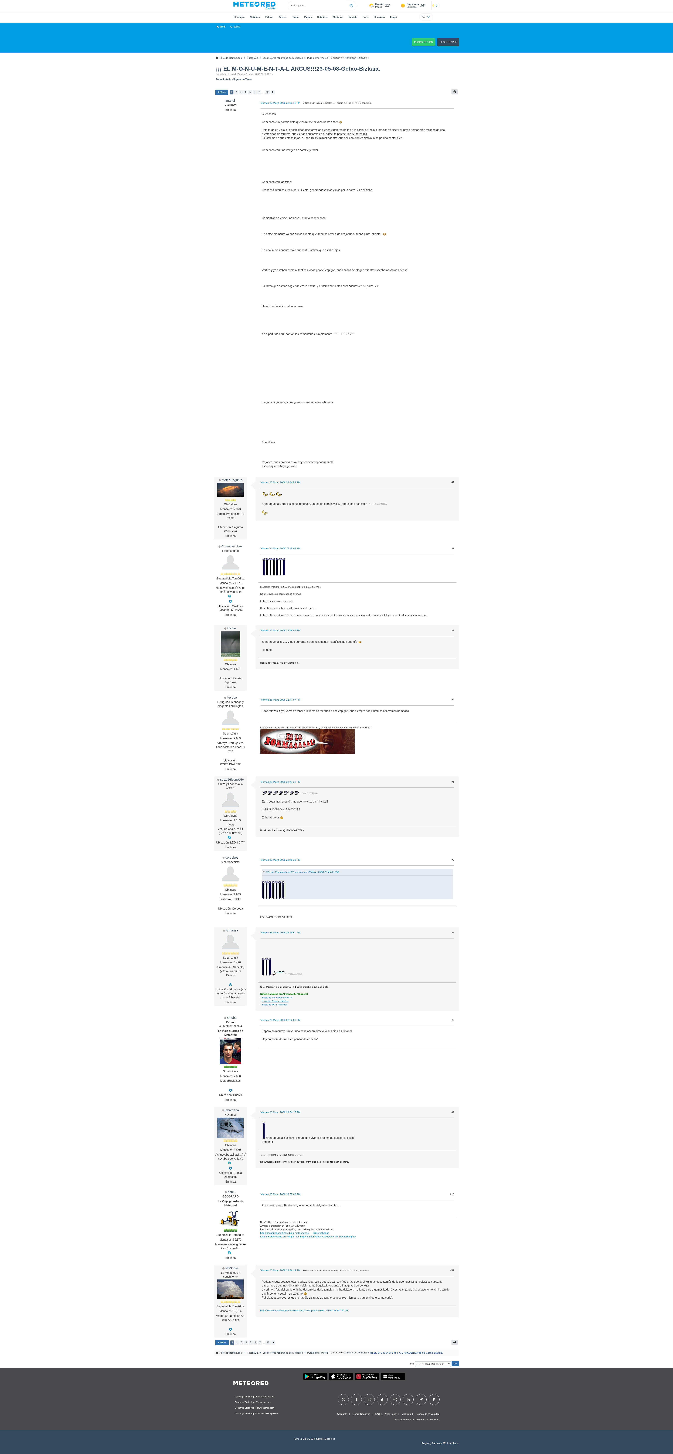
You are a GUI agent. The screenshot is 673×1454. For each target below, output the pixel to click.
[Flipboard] (434, 1399)
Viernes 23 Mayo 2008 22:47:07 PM (280, 699)
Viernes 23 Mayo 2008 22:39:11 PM (280, 102)
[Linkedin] (408, 1399)
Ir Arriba (222, 1342)
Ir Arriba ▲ (453, 1443)
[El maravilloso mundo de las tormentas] (230, 601)
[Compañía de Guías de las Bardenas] (230, 1168)
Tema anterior (224, 79)
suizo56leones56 (232, 779)
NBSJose (232, 1268)
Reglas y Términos (432, 1443)
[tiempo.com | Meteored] (250, 1382)
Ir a (412, 1363)
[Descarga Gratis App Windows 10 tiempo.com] (393, 1376)
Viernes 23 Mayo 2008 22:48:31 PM (280, 859)
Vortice (232, 697)
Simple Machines (325, 1439)
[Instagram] (369, 1399)
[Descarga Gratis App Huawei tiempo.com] (367, 1376)
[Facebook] (356, 1399)
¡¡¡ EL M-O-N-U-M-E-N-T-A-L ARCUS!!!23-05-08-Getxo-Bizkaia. (298, 69)
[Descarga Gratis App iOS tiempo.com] (341, 1376)
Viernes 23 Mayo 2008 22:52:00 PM (280, 1020)
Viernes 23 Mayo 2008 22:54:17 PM (280, 1112)
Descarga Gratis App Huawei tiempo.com (254, 1408)
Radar (295, 17)
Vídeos (269, 17)
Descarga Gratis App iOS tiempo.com (252, 1402)
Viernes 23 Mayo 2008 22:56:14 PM (280, 1270)
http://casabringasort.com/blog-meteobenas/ (284, 1232)
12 (267, 92)
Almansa (232, 930)
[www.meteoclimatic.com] (230, 1329)
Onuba (232, 1017)
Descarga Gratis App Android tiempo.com (254, 1396)
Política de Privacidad (428, 1413)
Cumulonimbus (231, 546)
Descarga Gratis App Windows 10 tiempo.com (256, 1413)
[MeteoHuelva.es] (230, 1090)
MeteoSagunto (232, 480)
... (263, 92)
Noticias (255, 17)
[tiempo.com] (254, 6)
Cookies (406, 1413)
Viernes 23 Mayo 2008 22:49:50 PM (280, 932)
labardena (232, 1110)
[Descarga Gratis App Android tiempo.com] (315, 1376)
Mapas (308, 17)
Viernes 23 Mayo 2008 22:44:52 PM (280, 482)
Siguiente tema (242, 79)
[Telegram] (421, 1399)
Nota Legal (391, 1413)
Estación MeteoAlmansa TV (277, 997)
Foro (365, 17)
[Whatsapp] (395, 1399)
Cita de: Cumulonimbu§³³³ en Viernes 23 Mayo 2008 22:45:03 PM (302, 872)
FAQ (377, 1413)
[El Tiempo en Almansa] (230, 985)
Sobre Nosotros (361, 1413)
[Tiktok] (382, 1399)
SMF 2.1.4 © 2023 (304, 1439)
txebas (232, 628)
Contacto (342, 1413)
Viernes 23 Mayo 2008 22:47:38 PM (280, 781)
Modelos (338, 17)
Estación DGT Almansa (274, 1004)
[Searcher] (351, 5)
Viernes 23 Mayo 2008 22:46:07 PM (280, 630)
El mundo (379, 17)
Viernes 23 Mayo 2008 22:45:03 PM (280, 548)
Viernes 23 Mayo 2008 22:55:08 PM (280, 1194)
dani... (232, 1192)
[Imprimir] (454, 91)
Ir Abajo (222, 92)
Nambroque (350, 57)
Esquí (393, 17)
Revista (352, 17)
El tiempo (239, 17)
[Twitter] (343, 1399)
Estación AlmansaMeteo (275, 1001)
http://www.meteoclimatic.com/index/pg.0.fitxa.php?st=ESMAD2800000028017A (304, 1310)
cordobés (231, 857)
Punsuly (362, 57)
